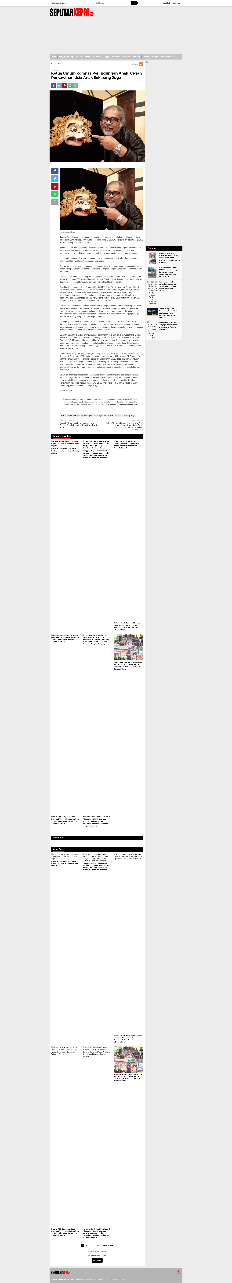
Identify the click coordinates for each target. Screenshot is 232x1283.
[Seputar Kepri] (72, 12)
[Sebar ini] (53, 85)
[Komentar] (75, 85)
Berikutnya (108, 1245)
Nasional (64, 81)
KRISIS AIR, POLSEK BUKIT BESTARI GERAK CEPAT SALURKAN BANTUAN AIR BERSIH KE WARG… (169, 257)
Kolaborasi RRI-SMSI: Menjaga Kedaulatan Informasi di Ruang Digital (65, 450)
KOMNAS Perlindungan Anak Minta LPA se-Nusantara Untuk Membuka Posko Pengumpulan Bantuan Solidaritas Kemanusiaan (124, 425)
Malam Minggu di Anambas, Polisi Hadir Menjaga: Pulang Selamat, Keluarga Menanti (168, 313)
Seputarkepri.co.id (61, 1279)
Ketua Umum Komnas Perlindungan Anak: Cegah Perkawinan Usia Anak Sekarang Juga (98, 416)
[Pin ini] (64, 85)
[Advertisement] (116, 36)
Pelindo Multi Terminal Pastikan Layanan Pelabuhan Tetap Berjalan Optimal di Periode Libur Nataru (128, 1039)
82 (98, 1245)
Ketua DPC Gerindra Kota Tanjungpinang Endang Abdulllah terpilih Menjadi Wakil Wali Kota (78, 424)
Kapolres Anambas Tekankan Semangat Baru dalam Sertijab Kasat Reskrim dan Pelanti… (168, 286)
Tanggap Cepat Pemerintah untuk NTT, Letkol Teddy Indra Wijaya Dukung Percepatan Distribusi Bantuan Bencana (96, 867)
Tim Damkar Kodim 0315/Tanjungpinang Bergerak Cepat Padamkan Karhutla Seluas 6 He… (168, 272)
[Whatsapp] (70, 85)
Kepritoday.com (89, 1279)
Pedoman (125, 1279)
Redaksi (116, 1279)
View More (97, 1260)
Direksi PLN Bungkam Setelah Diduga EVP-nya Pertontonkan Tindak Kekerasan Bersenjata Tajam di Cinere (65, 1232)
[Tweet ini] (59, 85)
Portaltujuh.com (104, 1279)
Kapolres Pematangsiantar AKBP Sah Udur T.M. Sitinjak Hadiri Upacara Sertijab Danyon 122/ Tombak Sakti (128, 1077)
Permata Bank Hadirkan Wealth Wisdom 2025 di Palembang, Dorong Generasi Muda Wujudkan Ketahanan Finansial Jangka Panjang (96, 821)
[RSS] (141, 64)
